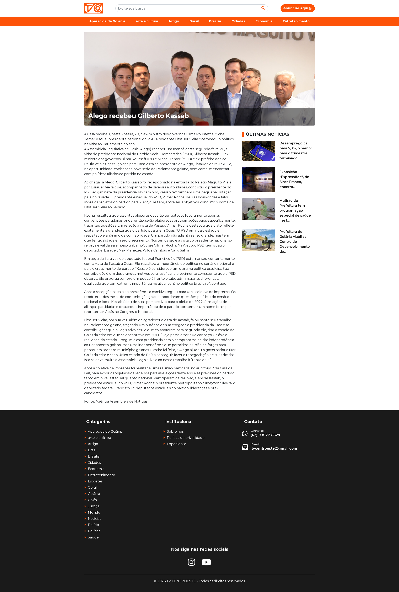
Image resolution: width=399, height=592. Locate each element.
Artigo (174, 21)
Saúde (93, 537)
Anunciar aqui (296, 8)
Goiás (92, 500)
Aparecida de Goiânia (107, 21)
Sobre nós (175, 431)
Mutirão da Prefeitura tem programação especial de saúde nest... (295, 210)
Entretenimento (296, 21)
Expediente (176, 444)
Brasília (215, 21)
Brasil (194, 21)
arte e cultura (147, 21)
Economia (264, 21)
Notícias (94, 519)
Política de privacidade (185, 438)
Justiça (94, 506)
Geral (92, 487)
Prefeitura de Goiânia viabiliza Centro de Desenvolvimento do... (295, 242)
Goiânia (94, 494)
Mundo (94, 512)
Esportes (95, 481)
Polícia (93, 525)
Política (94, 531)
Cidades (238, 21)
